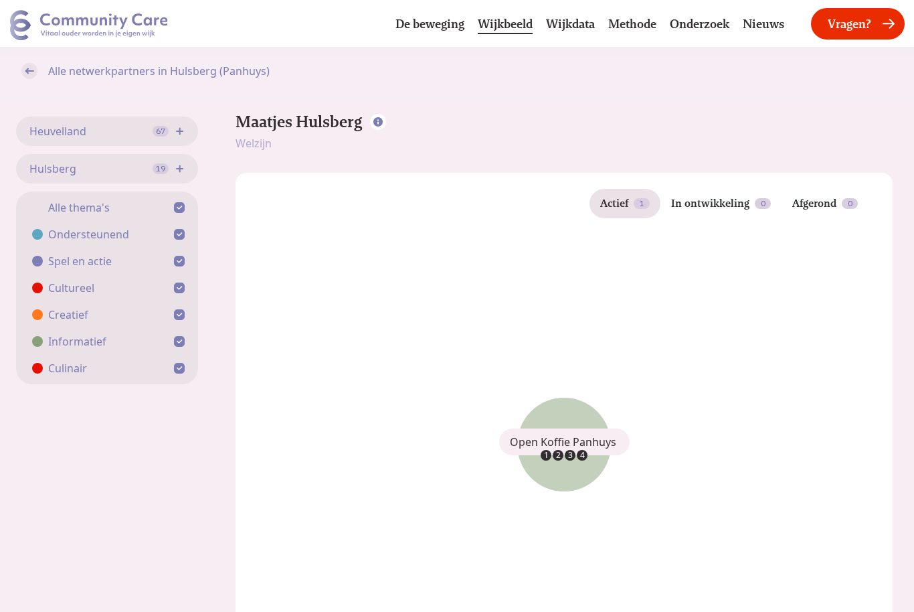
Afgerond (822, 203)
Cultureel (71, 288)
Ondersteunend (88, 234)
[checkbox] (182, 207)
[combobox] (107, 131)
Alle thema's (79, 207)
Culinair (67, 368)
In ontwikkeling (718, 203)
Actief (622, 203)
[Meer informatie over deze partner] (378, 122)
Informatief (77, 341)
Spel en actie (80, 261)
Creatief (68, 314)
